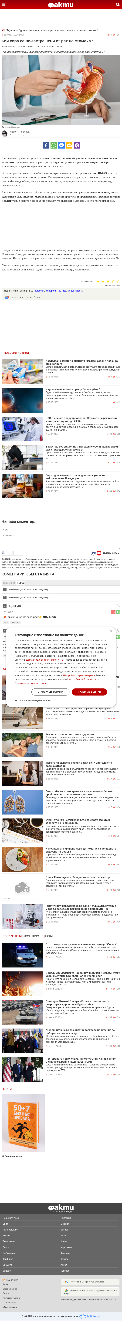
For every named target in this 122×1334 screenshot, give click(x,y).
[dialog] (61, 667)
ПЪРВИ (20, 583)
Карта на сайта (10, 1289)
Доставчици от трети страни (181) (45, 659)
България (66, 1218)
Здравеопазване (30, 30)
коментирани (33, 936)
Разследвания (10, 1229)
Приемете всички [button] (89, 691)
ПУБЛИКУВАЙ (111, 553)
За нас (6, 1284)
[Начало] (61, 5)
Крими (64, 1241)
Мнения (65, 1223)
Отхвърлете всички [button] (50, 691)
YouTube (61, 290)
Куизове (65, 1270)
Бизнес (64, 1229)
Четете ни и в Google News (25, 297)
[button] (33, 700)
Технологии (9, 1241)
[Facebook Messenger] (61, 145)
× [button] (111, 631)
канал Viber (74, 290)
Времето (7, 1264)
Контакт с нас (9, 1302)
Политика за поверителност (31, 683)
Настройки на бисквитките (83, 679)
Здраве (12, 30)
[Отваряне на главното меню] (3, 4)
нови (49, 936)
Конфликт (8, 1259)
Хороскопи (66, 1247)
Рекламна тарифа (11, 1298)
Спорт (6, 1247)
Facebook (39, 290)
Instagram (50, 290)
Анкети (64, 1264)
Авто (63, 1235)
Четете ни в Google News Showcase (87, 1282)
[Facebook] (46, 145)
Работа (6, 1293)
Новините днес (11, 1218)
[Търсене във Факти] (118, 4)
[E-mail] (69, 145)
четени (16, 936)
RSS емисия (12, 1280)
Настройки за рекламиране (79, 675)
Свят (5, 1223)
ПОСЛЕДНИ (9, 583)
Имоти (6, 1235)
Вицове (7, 1270)
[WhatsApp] (54, 145)
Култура (65, 1253)
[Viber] (77, 145)
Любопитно (9, 1253)
